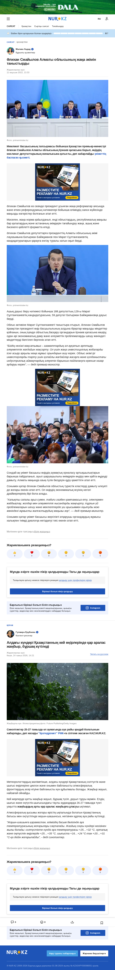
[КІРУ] (107, 19)
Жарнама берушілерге (94, 953)
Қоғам (10, 625)
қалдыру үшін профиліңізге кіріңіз (75, 580)
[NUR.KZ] (57, 19)
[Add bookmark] (101, 922)
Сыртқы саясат (41, 26)
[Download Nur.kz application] (57, 7)
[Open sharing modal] (72, 922)
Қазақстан (26, 26)
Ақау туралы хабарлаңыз (62, 953)
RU (99, 19)
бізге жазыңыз (42, 531)
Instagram (95, 608)
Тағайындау (58, 26)
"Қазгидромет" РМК (51, 733)
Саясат (11, 26)
